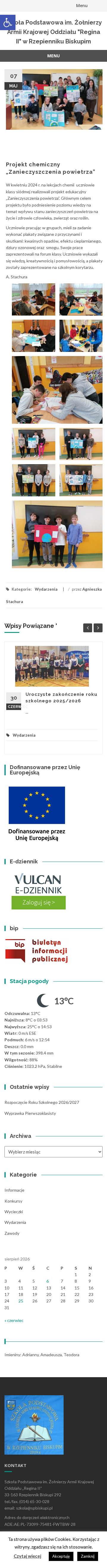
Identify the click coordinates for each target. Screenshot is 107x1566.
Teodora (71, 1354)
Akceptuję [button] (61, 1556)
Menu (82, 5)
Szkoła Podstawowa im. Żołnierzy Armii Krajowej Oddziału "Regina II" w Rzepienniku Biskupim (53, 32)
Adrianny (30, 1354)
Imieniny (12, 1354)
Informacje (14, 1190)
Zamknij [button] (88, 1556)
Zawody (11, 1233)
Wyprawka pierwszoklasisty (30, 1113)
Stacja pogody (29, 981)
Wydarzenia (46, 589)
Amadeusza (51, 1354)
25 (20, 1300)
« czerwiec (13, 1320)
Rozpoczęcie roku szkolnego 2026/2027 (41, 1102)
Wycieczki (13, 1211)
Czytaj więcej (27, 1556)
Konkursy (13, 1200)
